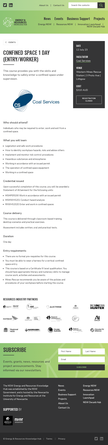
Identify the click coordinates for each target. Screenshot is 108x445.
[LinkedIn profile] (11, 5)
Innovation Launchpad (89, 24)
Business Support (78, 18)
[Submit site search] (101, 5)
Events (58, 18)
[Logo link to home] (15, 21)
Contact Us (58, 5)
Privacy (61, 438)
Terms (49, 438)
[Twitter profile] (5, 5)
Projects (99, 18)
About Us (43, 5)
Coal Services (83, 60)
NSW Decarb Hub (96, 26)
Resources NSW (64, 24)
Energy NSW (44, 24)
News (47, 18)
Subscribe (82, 367)
